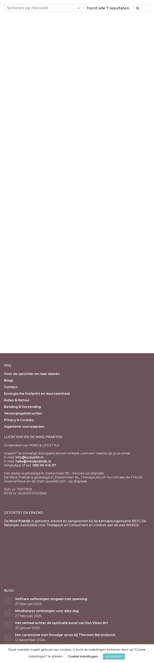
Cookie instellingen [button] (83, 656)
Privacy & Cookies (19, 420)
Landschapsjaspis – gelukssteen (38, 253)
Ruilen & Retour (16, 400)
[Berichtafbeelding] (8, 601)
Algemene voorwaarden (24, 426)
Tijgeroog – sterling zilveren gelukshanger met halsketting (114, 85)
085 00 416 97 (44, 465)
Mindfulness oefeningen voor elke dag (47, 611)
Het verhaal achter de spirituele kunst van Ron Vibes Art (61, 623)
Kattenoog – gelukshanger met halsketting (115, 170)
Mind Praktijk (20, 521)
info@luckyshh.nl (29, 457)
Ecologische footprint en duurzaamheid (37, 394)
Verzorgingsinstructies (23, 413)
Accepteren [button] (114, 656)
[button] (145, 73)
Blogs (8, 380)
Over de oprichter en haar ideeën (32, 374)
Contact (10, 387)
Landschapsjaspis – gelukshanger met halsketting (114, 255)
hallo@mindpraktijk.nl (33, 461)
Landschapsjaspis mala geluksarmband (29, 85)
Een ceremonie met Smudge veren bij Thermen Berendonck (65, 635)
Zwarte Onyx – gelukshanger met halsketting (35, 340)
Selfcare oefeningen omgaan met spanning (51, 599)
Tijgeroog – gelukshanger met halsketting (36, 170)
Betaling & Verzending (22, 407)
